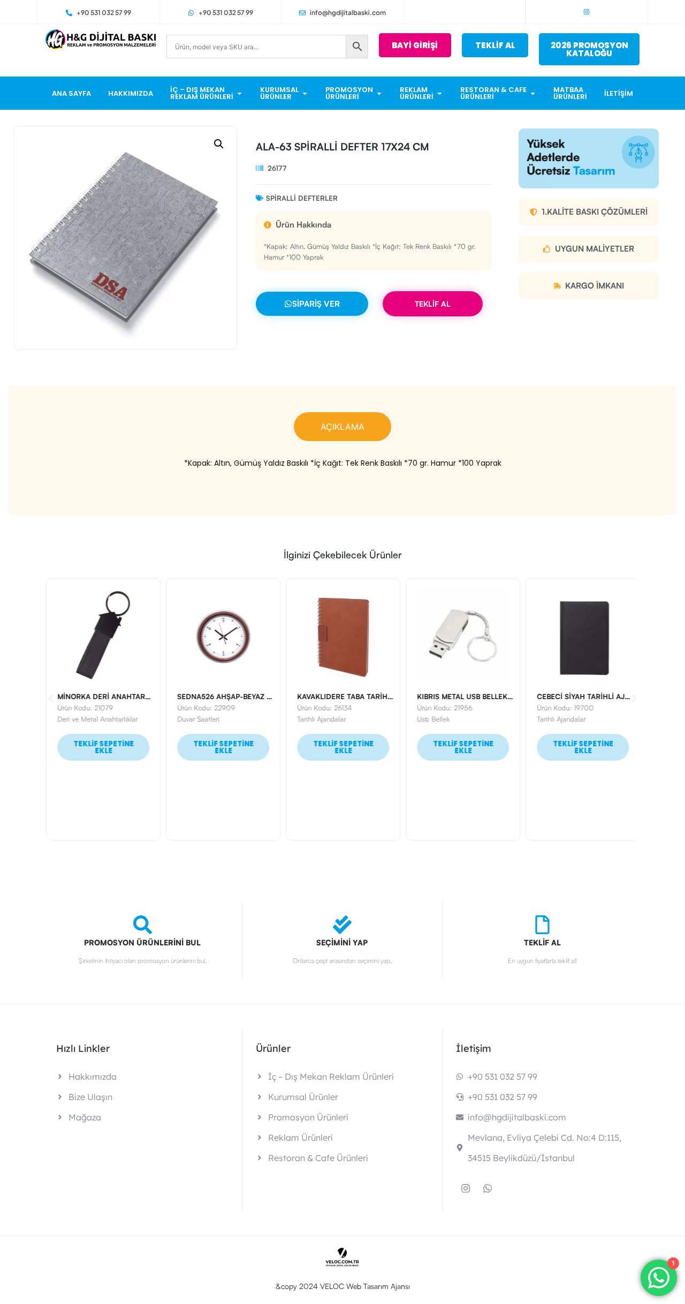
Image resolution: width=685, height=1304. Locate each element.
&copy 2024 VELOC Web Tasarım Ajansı (343, 1286)
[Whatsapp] (487, 1188)
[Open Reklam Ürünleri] (439, 93)
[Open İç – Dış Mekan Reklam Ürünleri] (239, 93)
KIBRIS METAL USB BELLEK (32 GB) (474, 696)
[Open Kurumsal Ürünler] (304, 93)
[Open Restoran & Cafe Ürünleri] (532, 93)
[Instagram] (586, 11)
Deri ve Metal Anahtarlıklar (97, 719)
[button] (219, 144)
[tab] (342, 426)
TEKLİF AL (433, 303)
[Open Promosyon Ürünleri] (379, 93)
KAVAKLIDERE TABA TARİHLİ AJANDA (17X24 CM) (379, 696)
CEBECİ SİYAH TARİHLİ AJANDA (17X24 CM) (610, 696)
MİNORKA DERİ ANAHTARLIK (106, 696)
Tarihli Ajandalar (320, 719)
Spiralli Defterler (302, 198)
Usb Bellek (432, 719)
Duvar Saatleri (198, 719)
